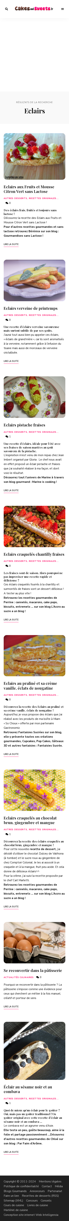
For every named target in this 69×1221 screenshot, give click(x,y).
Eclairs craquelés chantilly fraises (34, 554)
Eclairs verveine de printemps (31, 308)
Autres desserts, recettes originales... (31, 198)
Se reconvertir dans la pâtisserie (33, 970)
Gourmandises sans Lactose (23, 236)
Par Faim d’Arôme (29, 1143)
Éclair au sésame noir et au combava (28, 1089)
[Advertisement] (34, 55)
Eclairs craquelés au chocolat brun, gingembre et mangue (30, 820)
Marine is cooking (43, 482)
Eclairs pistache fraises (24, 424)
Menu (62, 9)
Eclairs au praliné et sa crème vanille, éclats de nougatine (30, 685)
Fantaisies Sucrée (50, 745)
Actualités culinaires (19, 977)
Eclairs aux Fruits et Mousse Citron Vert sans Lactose (29, 189)
